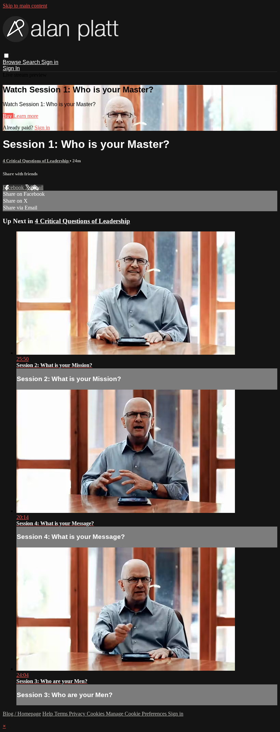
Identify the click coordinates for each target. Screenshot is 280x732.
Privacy (78, 714)
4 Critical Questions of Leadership (36, 160)
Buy (8, 116)
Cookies (96, 714)
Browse (13, 62)
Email (37, 187)
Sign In (11, 68)
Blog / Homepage (22, 714)
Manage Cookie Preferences (137, 714)
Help (48, 714)
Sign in (49, 62)
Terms (61, 714)
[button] (6, 55)
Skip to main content (25, 6)
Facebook (14, 187)
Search (32, 62)
